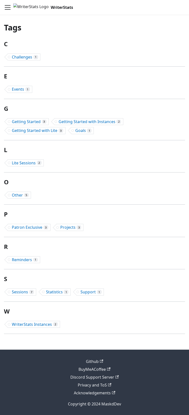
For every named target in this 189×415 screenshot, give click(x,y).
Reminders (24, 259)
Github (92, 361)
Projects (70, 227)
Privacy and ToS (92, 385)
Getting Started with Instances (89, 121)
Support (90, 292)
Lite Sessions (26, 163)
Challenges (24, 57)
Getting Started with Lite (37, 130)
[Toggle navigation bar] (7, 7)
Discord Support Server (92, 377)
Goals (82, 130)
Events (20, 89)
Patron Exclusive (29, 227)
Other (19, 195)
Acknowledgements (92, 393)
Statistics (56, 292)
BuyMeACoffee (92, 369)
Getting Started (28, 121)
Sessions (22, 292)
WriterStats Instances (34, 324)
